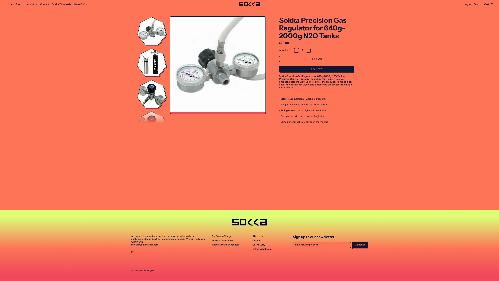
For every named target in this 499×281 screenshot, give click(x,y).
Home (9, 4)
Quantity (283, 50)
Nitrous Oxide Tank (222, 240)
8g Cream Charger (222, 236)
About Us (32, 4)
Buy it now (317, 68)
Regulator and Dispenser (225, 244)
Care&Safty (80, 4)
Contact (44, 4)
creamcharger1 (146, 270)
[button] (477, 4)
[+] (308, 50)
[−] (296, 50)
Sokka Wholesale (61, 4)
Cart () (488, 5)
